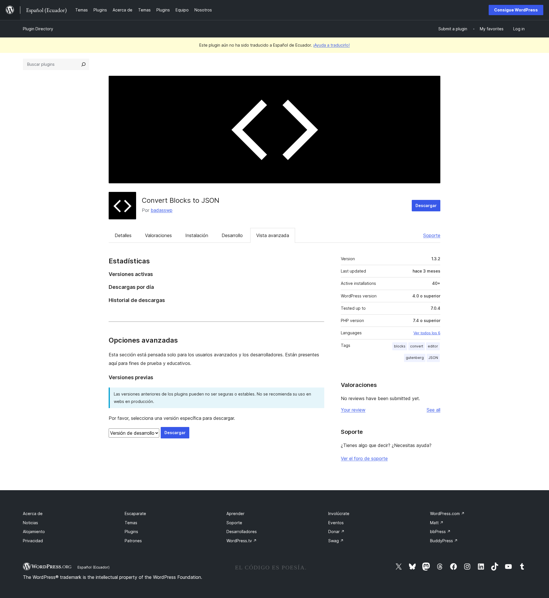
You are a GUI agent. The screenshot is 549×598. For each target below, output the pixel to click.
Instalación (196, 235)
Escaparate (135, 513)
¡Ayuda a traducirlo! (331, 45)
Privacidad (33, 540)
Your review (353, 410)
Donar (336, 531)
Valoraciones (158, 235)
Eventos (336, 522)
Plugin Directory (38, 28)
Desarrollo (232, 235)
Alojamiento (34, 531)
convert (416, 346)
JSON (433, 357)
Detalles (123, 235)
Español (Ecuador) (93, 567)
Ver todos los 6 (426, 333)
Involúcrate (338, 513)
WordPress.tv (241, 540)
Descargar (426, 205)
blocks (399, 346)
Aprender (235, 513)
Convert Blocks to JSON (180, 200)
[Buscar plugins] (83, 64)
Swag (336, 540)
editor (433, 346)
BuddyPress (444, 540)
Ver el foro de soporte (364, 458)
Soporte (431, 235)
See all (433, 410)
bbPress (440, 531)
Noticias (30, 522)
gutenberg (415, 357)
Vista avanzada (272, 235)
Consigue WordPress (516, 9)
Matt (436, 522)
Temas (131, 522)
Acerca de (33, 513)
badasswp (161, 210)
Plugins (131, 531)
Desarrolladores (241, 531)
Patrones (133, 540)
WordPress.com (447, 513)
